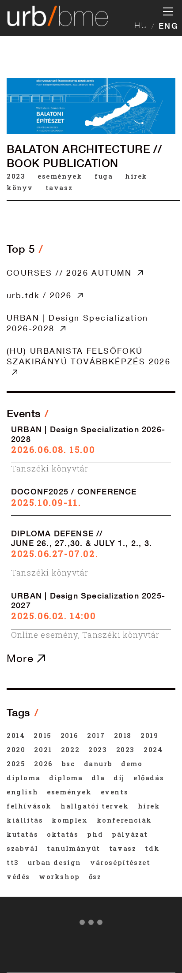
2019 (149, 735)
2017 (96, 735)
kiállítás (25, 820)
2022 (70, 749)
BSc (68, 763)
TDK (152, 848)
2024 (153, 749)
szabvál (22, 848)
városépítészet (120, 862)
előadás (148, 777)
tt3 (13, 862)
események (60, 176)
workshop (59, 876)
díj (119, 777)
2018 (123, 735)
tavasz (59, 187)
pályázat (130, 834)
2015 (42, 735)
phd (95, 834)
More (22, 658)
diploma (23, 777)
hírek (136, 176)
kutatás (22, 834)
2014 (16, 735)
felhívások (29, 805)
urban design (54, 862)
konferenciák (124, 820)
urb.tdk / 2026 (39, 295)
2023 (16, 176)
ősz (95, 876)
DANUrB (98, 763)
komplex (69, 820)
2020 (16, 749)
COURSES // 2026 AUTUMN (69, 272)
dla (98, 777)
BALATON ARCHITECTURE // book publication (84, 156)
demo (131, 763)
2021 (43, 749)
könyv (20, 187)
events (115, 791)
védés (18, 876)
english (22, 791)
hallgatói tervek (95, 805)
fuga (104, 176)
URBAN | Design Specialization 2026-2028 (77, 323)
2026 (43, 763)
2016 (69, 735)
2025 (16, 763)
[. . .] (91, 924)
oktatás (62, 834)
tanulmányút (73, 848)
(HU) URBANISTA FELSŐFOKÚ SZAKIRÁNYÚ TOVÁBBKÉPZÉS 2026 (89, 356)
